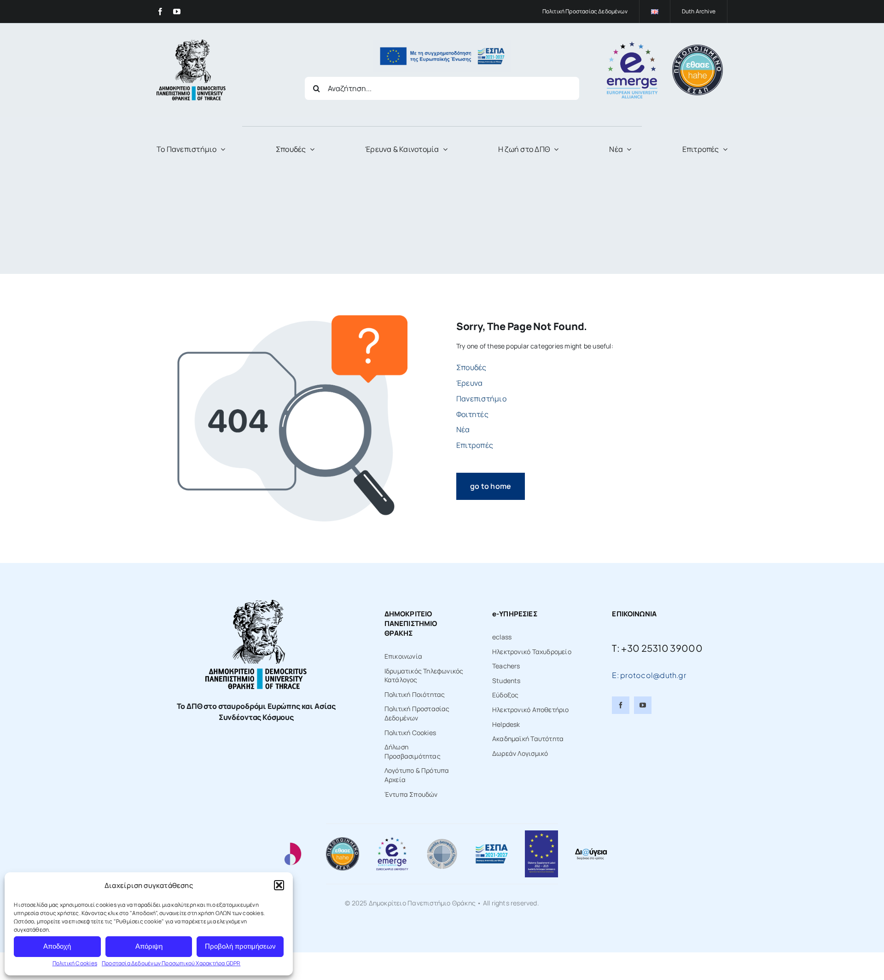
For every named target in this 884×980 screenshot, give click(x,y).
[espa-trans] (442, 43)
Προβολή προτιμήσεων (240, 946)
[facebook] (160, 11)
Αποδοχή (57, 946)
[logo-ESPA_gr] (491, 846)
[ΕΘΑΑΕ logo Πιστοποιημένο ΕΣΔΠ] (697, 47)
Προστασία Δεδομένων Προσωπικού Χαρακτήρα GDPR (171, 963)
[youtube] (176, 11)
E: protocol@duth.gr (649, 675)
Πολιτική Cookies (74, 963)
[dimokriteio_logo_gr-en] (191, 42)
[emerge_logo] (632, 44)
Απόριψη (149, 946)
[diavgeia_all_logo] (590, 850)
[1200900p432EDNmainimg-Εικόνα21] (442, 840)
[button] (279, 885)
